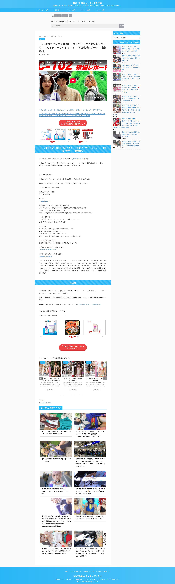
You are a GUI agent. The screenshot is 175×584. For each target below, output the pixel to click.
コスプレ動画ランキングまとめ (87, 3)
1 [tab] (61, 395)
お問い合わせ (98, 571)
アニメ (45, 402)
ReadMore (55, 390)
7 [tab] (77, 395)
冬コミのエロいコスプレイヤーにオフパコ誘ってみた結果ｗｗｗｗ (131, 67)
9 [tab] (82, 395)
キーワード (65, 16)
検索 (53, 16)
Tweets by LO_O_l (44, 201)
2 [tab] (63, 395)
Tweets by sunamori (45, 256)
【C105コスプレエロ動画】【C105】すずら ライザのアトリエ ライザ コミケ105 (131, 49)
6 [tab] (74, 395)
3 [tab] (66, 395)
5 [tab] (71, 395)
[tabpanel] (55, 377)
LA (42, 402)
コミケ (43, 400)
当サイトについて (88, 571)
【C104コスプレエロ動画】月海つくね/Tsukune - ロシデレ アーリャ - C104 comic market (131, 143)
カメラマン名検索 (85, 10)
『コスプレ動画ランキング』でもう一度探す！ (72, 347)
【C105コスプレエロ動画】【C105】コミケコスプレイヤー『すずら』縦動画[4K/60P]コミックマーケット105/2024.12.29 (56, 551)
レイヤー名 (58, 16)
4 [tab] (69, 395)
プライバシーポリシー (75, 571)
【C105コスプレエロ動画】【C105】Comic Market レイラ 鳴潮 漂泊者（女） (130, 98)
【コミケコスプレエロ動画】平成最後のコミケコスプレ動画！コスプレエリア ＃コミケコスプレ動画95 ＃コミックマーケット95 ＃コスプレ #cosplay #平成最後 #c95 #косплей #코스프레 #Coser (56, 521)
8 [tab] (80, 395)
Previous (41, 378)
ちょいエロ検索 (100, 10)
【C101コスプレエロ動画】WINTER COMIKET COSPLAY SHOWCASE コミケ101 (55, 491)
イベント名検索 (71, 10)
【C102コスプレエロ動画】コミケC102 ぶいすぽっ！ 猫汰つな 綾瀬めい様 (131, 58)
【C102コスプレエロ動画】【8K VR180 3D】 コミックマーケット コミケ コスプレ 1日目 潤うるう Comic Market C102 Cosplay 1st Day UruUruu (126, 123)
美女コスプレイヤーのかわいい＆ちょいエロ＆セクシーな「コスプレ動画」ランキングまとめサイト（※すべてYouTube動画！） (87, 579)
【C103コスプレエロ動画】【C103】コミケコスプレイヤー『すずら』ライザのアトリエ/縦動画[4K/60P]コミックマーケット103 (126, 110)
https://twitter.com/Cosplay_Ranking (88, 304)
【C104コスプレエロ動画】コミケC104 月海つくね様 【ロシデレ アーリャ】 (131, 134)
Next (105, 378)
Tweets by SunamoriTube (47, 249)
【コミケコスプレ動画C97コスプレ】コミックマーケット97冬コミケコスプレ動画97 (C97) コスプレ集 (90, 491)
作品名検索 (57, 10)
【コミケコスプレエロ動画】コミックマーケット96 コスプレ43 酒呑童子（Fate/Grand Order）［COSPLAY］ (90, 433)
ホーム (66, 571)
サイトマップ (107, 571)
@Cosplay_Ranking (78, 159)
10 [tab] (85, 395)
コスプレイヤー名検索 (42, 10)
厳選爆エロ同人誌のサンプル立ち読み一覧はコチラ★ (73, 123)
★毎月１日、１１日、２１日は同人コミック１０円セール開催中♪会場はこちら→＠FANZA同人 (70, 110)
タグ (70, 16)
